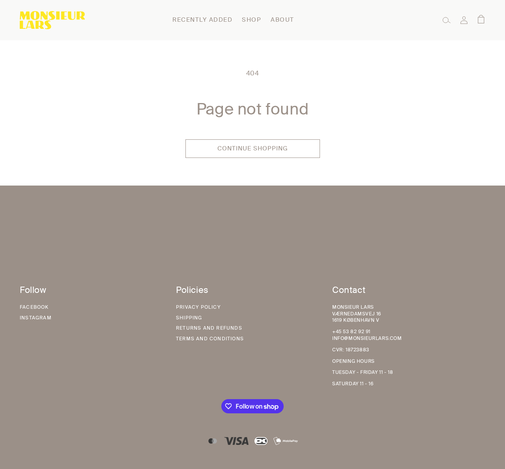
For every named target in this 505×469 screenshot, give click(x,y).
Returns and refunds (209, 328)
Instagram (36, 318)
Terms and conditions (210, 339)
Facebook (34, 307)
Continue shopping (252, 148)
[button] (446, 20)
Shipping (189, 318)
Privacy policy (198, 307)
